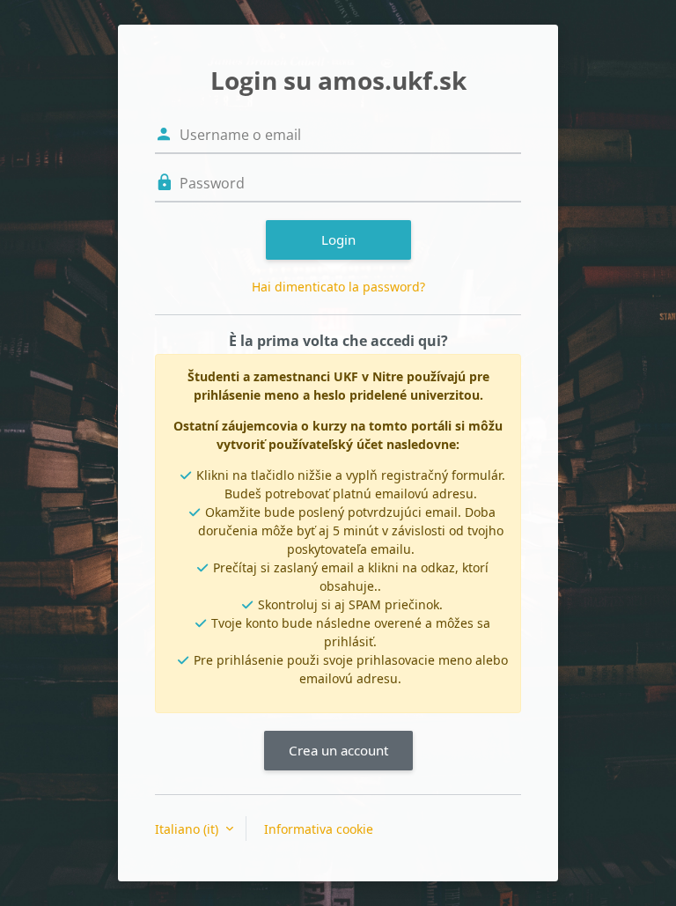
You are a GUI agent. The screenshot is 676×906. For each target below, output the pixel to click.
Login (338, 239)
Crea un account (338, 750)
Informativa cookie (318, 829)
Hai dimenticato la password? (338, 286)
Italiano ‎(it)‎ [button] (188, 829)
